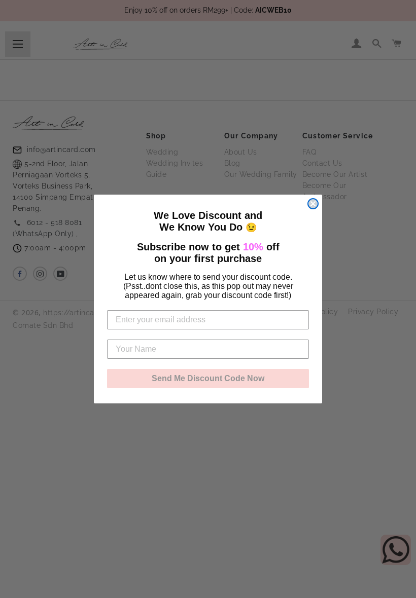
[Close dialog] (313, 204)
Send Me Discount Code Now (208, 378)
